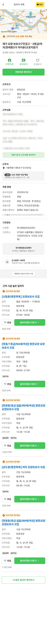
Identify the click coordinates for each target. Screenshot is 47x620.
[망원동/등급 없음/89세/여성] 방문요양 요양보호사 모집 (23, 407)
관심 (9, 322)
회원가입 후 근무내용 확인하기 (23, 155)
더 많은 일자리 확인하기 (23, 580)
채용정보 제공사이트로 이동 (23, 274)
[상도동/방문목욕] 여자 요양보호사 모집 (23, 467)
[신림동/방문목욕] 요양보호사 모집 (21, 296)
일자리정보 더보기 (28, 322)
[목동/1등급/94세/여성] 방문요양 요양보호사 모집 (23, 345)
